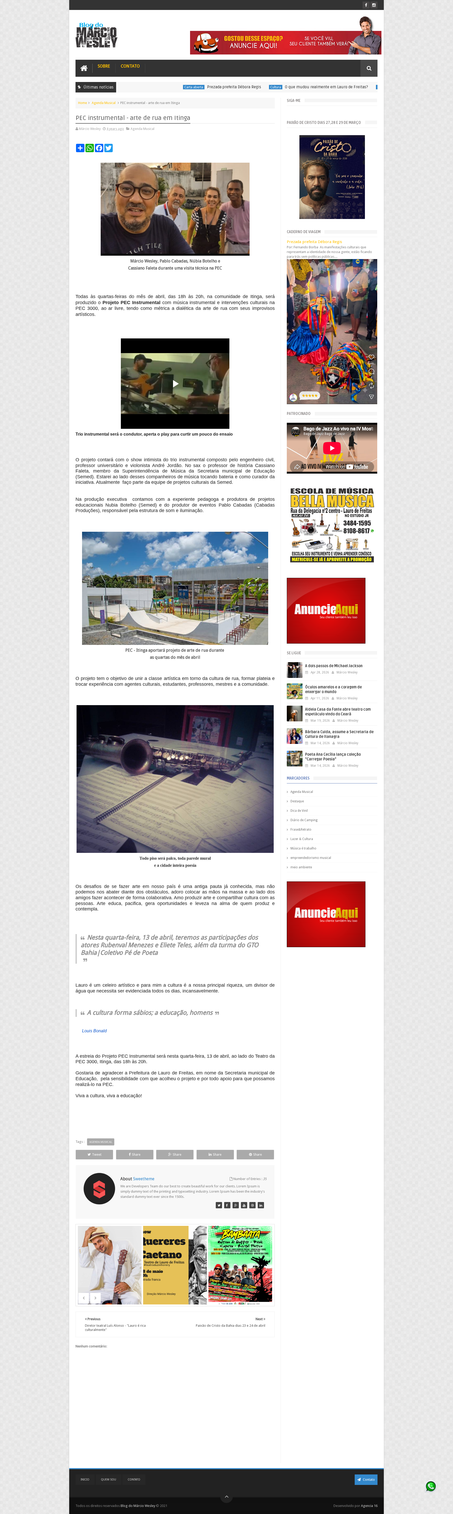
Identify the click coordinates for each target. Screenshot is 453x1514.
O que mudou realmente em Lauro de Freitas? (247, 87)
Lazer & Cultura (301, 839)
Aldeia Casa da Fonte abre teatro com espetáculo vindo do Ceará (338, 711)
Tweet (96, 1154)
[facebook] (366, 5)
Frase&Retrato (300, 829)
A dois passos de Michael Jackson (334, 666)
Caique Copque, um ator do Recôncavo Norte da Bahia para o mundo (374, 87)
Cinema (304, 87)
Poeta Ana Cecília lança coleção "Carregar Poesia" (333, 756)
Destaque (297, 801)
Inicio (85, 1479)
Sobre (104, 66)
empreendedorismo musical (310, 858)
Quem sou (108, 1479)
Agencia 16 (369, 1506)
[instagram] (374, 5)
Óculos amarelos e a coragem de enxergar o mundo (333, 689)
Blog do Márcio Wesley (138, 1506)
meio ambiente (301, 867)
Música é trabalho (303, 848)
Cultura (197, 87)
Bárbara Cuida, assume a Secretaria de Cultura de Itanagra (339, 734)
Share (136, 1154)
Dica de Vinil (299, 811)
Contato (130, 66)
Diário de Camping (303, 820)
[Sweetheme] (219, 1205)
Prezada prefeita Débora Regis (155, 87)
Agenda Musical (104, 103)
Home (82, 103)
